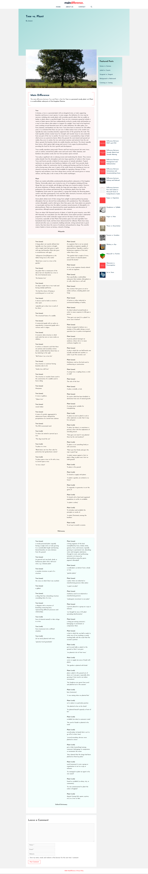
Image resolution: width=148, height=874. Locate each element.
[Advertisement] (72, 34)
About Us (69, 7)
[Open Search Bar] (91, 7)
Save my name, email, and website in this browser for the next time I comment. (54, 857)
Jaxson (30, 21)
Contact (82, 7)
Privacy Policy (80, 870)
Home (58, 7)
